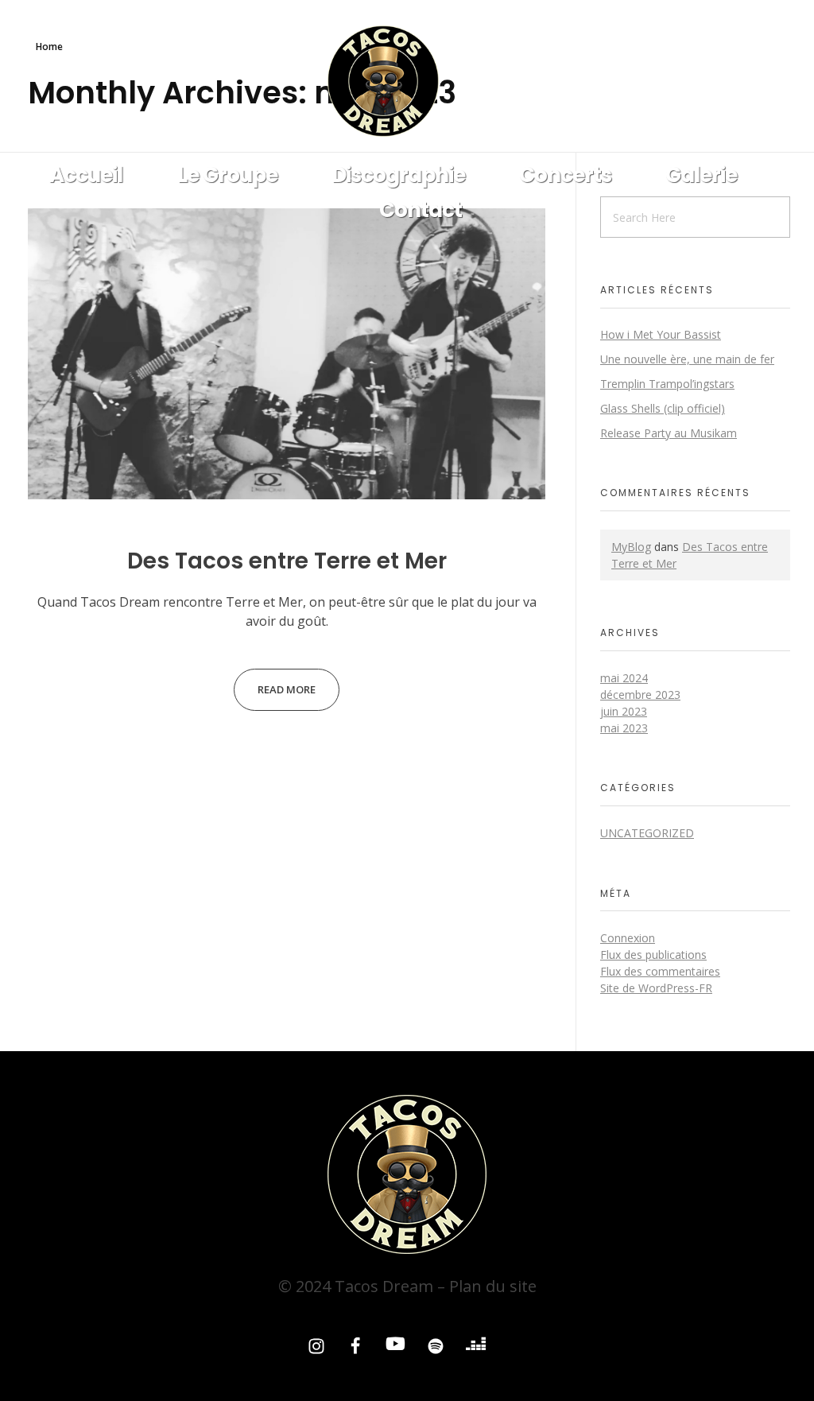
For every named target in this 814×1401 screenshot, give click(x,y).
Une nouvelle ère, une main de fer (687, 359)
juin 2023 (623, 711)
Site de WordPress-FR (656, 987)
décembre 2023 (640, 694)
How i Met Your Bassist (660, 334)
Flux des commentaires (660, 971)
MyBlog (631, 546)
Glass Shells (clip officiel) (662, 408)
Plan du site (493, 1286)
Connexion (627, 937)
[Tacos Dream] (407, 81)
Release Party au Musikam (668, 432)
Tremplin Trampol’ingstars (667, 383)
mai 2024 (624, 677)
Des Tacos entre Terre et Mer (287, 560)
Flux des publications (653, 954)
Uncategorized (647, 832)
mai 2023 (624, 727)
